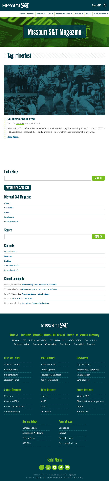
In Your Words (100, 14)
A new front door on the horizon (35, 294)
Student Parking (12, 411)
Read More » (14, 136)
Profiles (77, 14)
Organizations (83, 364)
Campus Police (29, 428)
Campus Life (72, 335)
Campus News (11, 369)
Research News (11, 380)
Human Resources (85, 390)
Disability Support (84, 344)
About (6, 203)
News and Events (12, 358)
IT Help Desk (28, 438)
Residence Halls (48, 364)
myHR (80, 406)
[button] (105, 5)
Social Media (54, 460)
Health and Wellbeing (32, 433)
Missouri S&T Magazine (54, 32)
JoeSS (43, 401)
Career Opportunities (14, 406)
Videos (88, 14)
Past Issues (9, 217)
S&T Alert (27, 443)
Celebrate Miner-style (21, 119)
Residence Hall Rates (51, 375)
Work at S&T (83, 396)
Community (94, 335)
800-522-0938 (74, 341)
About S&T (14, 335)
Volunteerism (83, 375)
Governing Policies (68, 443)
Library (44, 396)
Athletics (83, 335)
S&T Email (46, 411)
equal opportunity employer (63, 475)
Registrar (8, 396)
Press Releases (66, 438)
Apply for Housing (49, 380)
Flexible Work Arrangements (90, 401)
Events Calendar (12, 364)
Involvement (82, 358)
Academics (38, 335)
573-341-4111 (57, 341)
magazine (20, 123)
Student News (11, 375)
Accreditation (21, 344)
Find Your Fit (83, 380)
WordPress (78, 477)
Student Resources (12, 390)
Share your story (11, 222)
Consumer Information (44, 344)
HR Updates (82, 411)
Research (61, 335)
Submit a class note (19, 188)
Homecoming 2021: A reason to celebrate (39, 285)
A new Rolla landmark (22, 298)
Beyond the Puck (63, 14)
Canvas (44, 406)
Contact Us (8, 208)
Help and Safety (29, 421)
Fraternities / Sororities (88, 369)
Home (22, 14)
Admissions (26, 335)
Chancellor (64, 428)
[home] (21, 5)
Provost (62, 433)
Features (30, 14)
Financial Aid (50, 335)
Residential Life (48, 358)
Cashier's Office (11, 401)
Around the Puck (44, 14)
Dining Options (48, 369)
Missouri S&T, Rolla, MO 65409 (29, 341)
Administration (65, 421)
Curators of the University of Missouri (53, 477)
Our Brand (65, 344)
